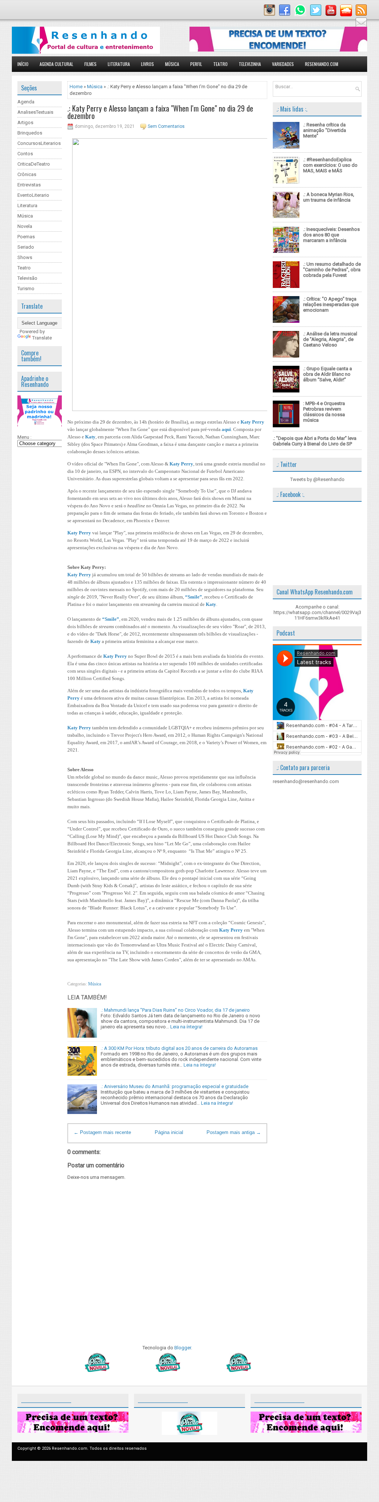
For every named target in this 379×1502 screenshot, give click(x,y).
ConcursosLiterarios (39, 143)
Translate (42, 338)
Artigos (25, 122)
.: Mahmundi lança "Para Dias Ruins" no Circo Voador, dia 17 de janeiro (175, 1010)
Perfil (196, 64)
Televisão (27, 278)
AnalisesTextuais (35, 112)
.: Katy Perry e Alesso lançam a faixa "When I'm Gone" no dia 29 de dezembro (160, 112)
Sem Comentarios (166, 126)
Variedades (283, 64)
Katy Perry (252, 422)
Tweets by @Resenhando (317, 479)
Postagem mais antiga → (234, 1132)
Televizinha (250, 64)
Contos (25, 153)
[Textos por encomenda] (278, 50)
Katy (90, 437)
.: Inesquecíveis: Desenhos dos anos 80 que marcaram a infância (331, 234)
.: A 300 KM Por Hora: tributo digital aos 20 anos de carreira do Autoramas (179, 1048)
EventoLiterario (33, 195)
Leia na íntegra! (186, 1026)
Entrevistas (29, 185)
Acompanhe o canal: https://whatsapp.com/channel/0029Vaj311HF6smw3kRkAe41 (317, 612)
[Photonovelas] (167, 1370)
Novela (24, 226)
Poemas (26, 236)
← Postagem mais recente (102, 1132)
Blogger (182, 1347)
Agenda (25, 102)
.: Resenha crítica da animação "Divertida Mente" (324, 130)
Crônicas (26, 174)
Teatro (220, 64)
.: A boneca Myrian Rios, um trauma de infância (328, 197)
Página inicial (169, 1132)
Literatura (119, 64)
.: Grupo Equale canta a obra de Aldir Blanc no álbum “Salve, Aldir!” (327, 374)
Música (172, 64)
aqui (226, 429)
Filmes (90, 64)
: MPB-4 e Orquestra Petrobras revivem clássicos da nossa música (324, 412)
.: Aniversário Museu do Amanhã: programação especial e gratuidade (174, 1086)
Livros (147, 64)
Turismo (25, 288)
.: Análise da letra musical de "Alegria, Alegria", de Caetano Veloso (330, 339)
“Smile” (193, 597)
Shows (24, 257)
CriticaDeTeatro (33, 164)
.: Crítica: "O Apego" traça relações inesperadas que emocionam (331, 304)
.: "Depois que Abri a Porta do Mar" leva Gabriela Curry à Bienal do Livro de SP (314, 441)
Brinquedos (29, 133)
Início (22, 64)
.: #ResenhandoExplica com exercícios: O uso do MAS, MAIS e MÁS (330, 165)
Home (76, 86)
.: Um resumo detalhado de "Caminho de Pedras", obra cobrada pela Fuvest (332, 269)
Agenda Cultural (56, 64)
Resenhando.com (321, 64)
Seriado (25, 247)
